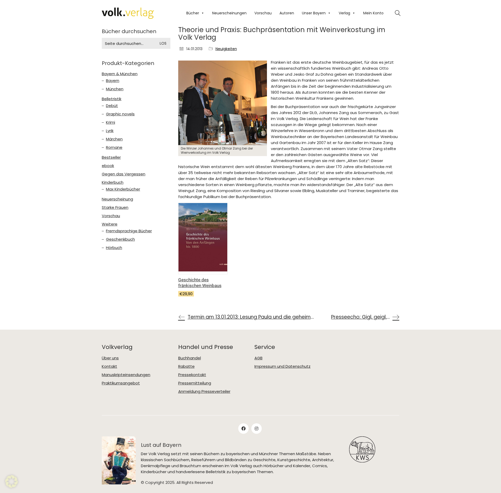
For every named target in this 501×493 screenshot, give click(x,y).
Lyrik (110, 130)
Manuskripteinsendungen (126, 374)
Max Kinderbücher (123, 189)
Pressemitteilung (194, 383)
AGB (258, 358)
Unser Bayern (314, 13)
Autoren (286, 13)
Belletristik (111, 99)
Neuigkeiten (226, 48)
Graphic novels (120, 114)
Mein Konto (373, 13)
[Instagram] (256, 428)
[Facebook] (243, 428)
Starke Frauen (115, 207)
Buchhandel (189, 358)
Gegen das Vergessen (123, 174)
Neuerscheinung (117, 199)
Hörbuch (114, 247)
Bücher (192, 13)
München (114, 89)
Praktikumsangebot (121, 383)
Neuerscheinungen (229, 13)
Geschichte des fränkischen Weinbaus (200, 282)
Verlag (344, 13)
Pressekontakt (192, 374)
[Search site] (398, 13)
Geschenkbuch (120, 239)
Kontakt (109, 366)
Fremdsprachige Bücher (129, 231)
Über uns (110, 358)
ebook (108, 165)
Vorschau (263, 13)
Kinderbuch (112, 182)
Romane (114, 147)
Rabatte (186, 366)
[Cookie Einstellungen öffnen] (11, 486)
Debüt (112, 105)
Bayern (112, 80)
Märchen (114, 139)
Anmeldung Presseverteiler (204, 391)
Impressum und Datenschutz (282, 366)
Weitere (109, 224)
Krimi (110, 122)
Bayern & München (120, 73)
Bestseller (111, 157)
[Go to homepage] (128, 13)
